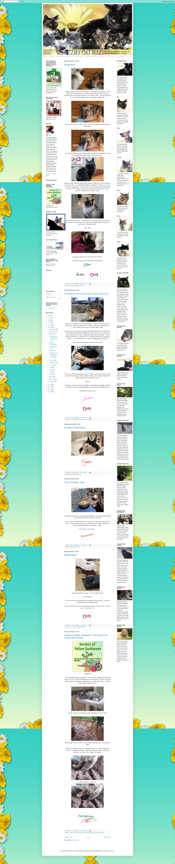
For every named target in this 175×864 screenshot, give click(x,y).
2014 (49, 322)
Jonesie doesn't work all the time (81, 832)
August (51, 365)
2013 (49, 325)
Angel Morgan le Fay (90, 56)
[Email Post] (90, 283)
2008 (49, 391)
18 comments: (84, 545)
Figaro (70, 474)
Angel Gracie (101, 56)
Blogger (112, 851)
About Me (51, 56)
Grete (81, 285)
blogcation (71, 285)
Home (45, 56)
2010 (49, 387)
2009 (49, 389)
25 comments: (84, 830)
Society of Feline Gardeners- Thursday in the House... (53, 355)
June (50, 369)
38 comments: (84, 283)
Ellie (78, 285)
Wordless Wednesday (75, 427)
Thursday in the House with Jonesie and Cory (86, 293)
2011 (49, 384)
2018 (49, 315)
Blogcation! (69, 64)
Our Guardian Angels (78, 56)
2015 (49, 320)
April (50, 374)
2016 (49, 318)
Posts (50, 294)
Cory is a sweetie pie (77, 627)
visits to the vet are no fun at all (83, 419)
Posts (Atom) (75, 840)
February (51, 379)
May (50, 372)
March (51, 377)
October (51, 360)
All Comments (52, 297)
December (52, 329)
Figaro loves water (77, 474)
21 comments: (84, 625)
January (51, 381)
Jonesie (74, 419)
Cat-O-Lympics (119, 56)
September (52, 362)
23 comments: (84, 472)
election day (77, 546)
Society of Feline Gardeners (63, 56)
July (50, 367)
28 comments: (84, 417)
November (52, 331)
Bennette (71, 546)
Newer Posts (68, 837)
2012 (49, 327)
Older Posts (107, 837)
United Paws (110, 56)
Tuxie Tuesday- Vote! (74, 482)
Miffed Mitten (70, 555)
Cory (75, 285)
